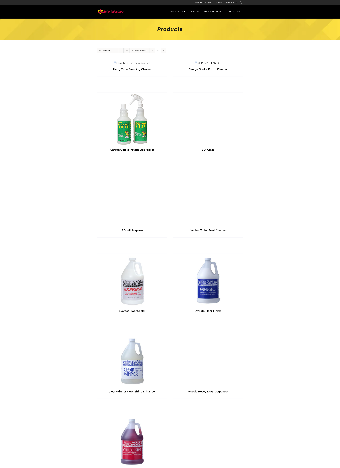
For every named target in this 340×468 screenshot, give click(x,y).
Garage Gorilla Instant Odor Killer (132, 149)
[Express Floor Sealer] (132, 280)
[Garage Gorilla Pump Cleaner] (208, 63)
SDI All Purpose (132, 230)
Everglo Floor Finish (208, 311)
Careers (218, 2)
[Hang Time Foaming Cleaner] (132, 63)
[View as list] (163, 50)
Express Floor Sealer (132, 311)
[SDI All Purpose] (132, 199)
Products (176, 11)
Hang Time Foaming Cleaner (132, 69)
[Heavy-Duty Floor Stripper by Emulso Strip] (132, 441)
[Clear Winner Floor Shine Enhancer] (132, 360)
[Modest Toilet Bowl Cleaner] (208, 199)
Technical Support (203, 2)
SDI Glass (208, 149)
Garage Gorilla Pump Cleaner (208, 69)
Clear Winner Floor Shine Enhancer (132, 391)
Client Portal (231, 2)
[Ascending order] (126, 50)
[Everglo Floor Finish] (208, 280)
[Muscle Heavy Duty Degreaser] (208, 360)
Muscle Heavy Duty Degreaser (208, 391)
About (195, 11)
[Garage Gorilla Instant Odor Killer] (132, 119)
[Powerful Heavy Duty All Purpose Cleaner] (208, 441)
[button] (240, 2)
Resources (211, 11)
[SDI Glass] (208, 119)
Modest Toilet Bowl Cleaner (208, 230)
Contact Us (233, 11)
